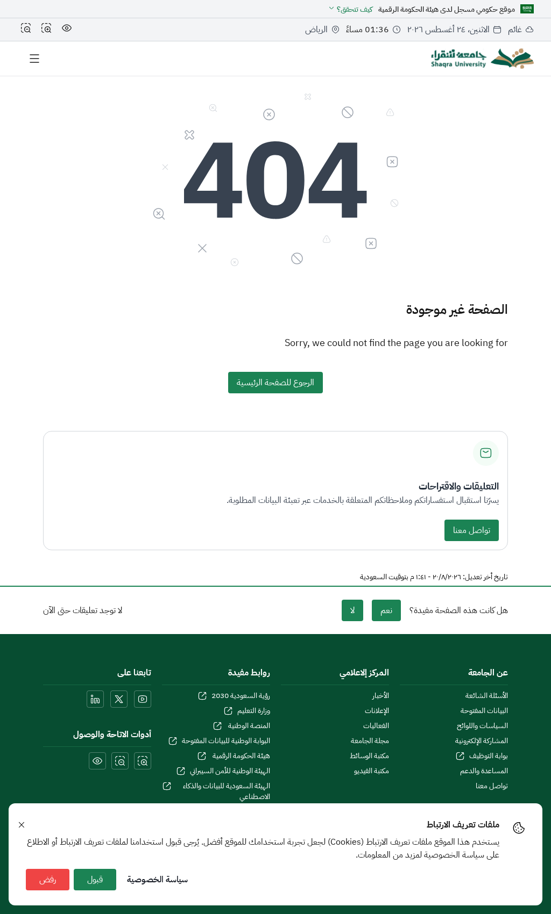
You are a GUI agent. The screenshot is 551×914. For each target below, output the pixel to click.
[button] (350, 9)
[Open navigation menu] (34, 58)
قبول (95, 879)
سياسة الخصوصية (157, 879)
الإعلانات (377, 711)
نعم (386, 610)
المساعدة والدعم (484, 771)
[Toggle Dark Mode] (66, 29)
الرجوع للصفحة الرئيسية (275, 382)
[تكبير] (46, 29)
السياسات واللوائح (482, 726)
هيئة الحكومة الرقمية (240, 756)
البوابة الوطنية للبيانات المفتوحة (226, 741)
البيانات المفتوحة (484, 711)
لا (352, 610)
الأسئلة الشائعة (486, 695)
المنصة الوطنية (248, 726)
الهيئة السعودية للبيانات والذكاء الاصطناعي (226, 791)
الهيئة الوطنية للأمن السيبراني (230, 771)
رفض (47, 879)
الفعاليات (376, 726)
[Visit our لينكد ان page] (95, 699)
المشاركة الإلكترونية (481, 741)
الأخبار (380, 695)
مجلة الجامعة (370, 741)
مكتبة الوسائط (369, 756)
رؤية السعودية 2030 (240, 695)
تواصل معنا (471, 530)
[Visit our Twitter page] (119, 699)
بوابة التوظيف (488, 756)
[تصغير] (25, 29)
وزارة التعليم (253, 711)
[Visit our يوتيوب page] (142, 699)
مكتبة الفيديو (371, 771)
